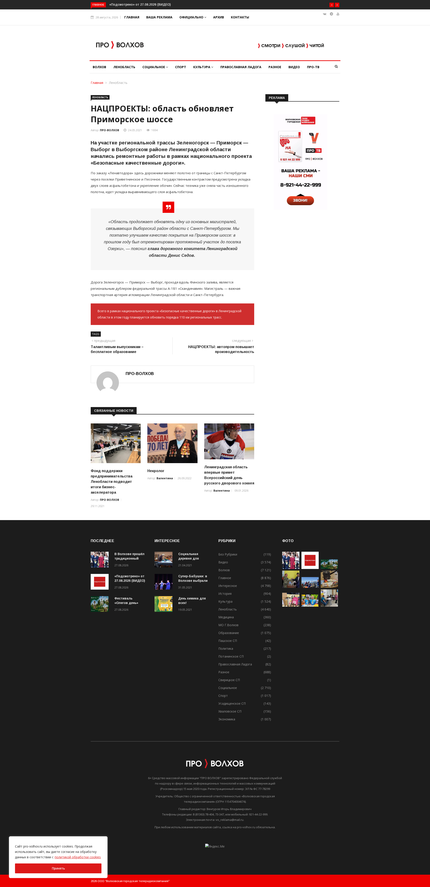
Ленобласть (124, 67)
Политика (225, 648)
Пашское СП (227, 641)
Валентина (165, 478)
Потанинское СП (231, 656)
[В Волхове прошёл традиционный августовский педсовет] (101, 560)
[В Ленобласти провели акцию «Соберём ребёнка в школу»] (290, 605)
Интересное (227, 586)
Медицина (226, 617)
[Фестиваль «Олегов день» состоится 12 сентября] (101, 604)
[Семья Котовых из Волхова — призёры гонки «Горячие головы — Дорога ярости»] (310, 605)
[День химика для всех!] (165, 604)
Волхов (99, 67)
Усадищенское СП (232, 703)
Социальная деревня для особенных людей (193, 558)
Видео (294, 67)
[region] (58, 857)
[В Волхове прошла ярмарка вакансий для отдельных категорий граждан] (329, 605)
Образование (228, 633)
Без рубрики (227, 554)
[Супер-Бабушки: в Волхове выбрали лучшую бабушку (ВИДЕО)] (165, 582)
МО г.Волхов (228, 625)
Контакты (240, 17)
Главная (131, 17)
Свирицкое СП (229, 680)
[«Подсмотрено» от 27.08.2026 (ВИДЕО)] (101, 582)
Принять (58, 868)
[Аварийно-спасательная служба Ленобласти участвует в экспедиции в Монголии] (310, 586)
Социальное (154, 67)
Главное (224, 578)
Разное (275, 67)
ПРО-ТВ (313, 67)
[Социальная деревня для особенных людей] (165, 560)
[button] (331, 5)
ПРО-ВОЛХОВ (109, 130)
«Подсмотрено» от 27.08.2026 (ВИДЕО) (140, 4)
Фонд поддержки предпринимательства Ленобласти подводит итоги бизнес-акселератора (111, 481)
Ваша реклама (159, 17)
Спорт (180, 67)
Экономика (226, 719)
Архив (218, 17)
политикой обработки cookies (78, 857)
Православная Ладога (240, 67)
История (225, 593)
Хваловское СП (229, 711)
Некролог (155, 471)
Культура (202, 67)
